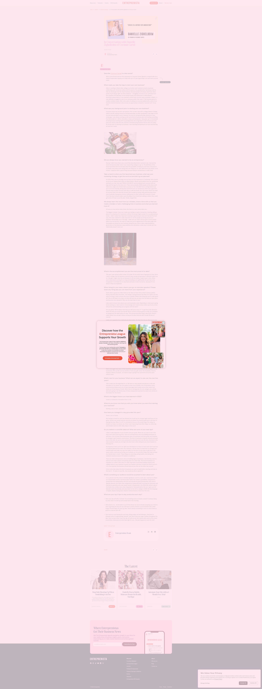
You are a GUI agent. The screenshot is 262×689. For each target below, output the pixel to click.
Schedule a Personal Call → (112, 358)
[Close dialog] (163, 323)
